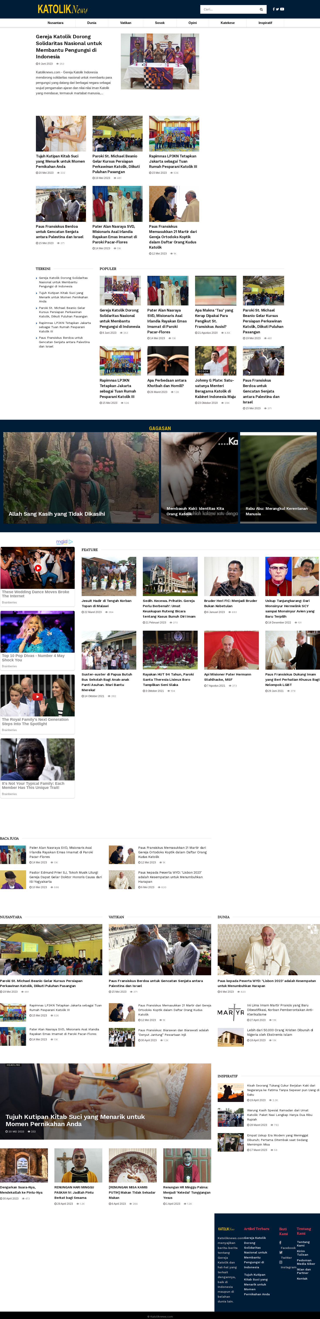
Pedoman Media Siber (306, 1261)
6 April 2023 (178, 522)
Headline (13, 1065)
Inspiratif (265, 23)
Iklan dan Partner (304, 1271)
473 (27, 1198)
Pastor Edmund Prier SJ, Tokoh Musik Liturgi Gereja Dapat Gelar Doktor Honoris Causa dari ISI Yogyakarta (65, 877)
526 (176, 172)
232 (62, 172)
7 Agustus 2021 (215, 685)
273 (234, 685)
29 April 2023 (65, 1203)
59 (275, 1150)
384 (110, 612)
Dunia (91, 23)
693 (234, 612)
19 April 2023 (257, 1100)
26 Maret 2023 (158, 392)
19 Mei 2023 (102, 178)
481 (118, 178)
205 (281, 522)
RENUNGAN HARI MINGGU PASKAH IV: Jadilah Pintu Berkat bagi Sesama (74, 1192)
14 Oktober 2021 (94, 696)
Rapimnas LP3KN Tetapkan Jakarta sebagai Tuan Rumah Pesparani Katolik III (173, 161)
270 (175, 622)
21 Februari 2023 (155, 622)
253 (61, 63)
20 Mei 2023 (46, 172)
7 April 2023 (20, 522)
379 (292, 690)
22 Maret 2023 (93, 612)
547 (37, 522)
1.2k (176, 392)
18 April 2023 (257, 1040)
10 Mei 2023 (39, 887)
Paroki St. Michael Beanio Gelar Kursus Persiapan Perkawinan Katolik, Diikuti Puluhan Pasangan (63, 312)
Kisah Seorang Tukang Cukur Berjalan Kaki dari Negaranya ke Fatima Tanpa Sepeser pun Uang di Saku (283, 1090)
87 (195, 522)
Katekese (228, 23)
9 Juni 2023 (45, 63)
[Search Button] (262, 9)
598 (56, 887)
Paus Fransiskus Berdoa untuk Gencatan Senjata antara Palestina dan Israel (59, 231)
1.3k (82, 1203)
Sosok (160, 23)
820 (163, 887)
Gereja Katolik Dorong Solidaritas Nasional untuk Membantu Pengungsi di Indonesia (63, 282)
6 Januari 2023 (215, 612)
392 (113, 696)
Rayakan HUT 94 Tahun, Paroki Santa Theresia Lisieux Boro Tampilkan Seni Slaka (168, 679)
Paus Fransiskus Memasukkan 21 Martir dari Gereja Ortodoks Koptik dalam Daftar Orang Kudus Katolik (173, 236)
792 (276, 1125)
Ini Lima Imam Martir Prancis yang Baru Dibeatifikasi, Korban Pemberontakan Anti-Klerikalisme (280, 1009)
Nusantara (55, 23)
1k (174, 253)
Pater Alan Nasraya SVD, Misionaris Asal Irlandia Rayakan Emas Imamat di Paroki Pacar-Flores (167, 321)
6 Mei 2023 (147, 887)
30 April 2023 (148, 1040)
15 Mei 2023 (159, 172)
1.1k (118, 248)
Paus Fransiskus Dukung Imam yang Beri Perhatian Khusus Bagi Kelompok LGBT (292, 679)
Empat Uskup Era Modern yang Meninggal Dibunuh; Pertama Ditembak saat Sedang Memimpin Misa (277, 1140)
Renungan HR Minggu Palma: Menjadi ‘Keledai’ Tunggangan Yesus (187, 1192)
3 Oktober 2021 (154, 690)
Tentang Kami (303, 1243)
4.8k (227, 332)
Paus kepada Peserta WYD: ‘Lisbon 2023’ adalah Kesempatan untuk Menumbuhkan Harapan (170, 877)
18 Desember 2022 (279, 622)
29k (227, 402)
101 (299, 622)
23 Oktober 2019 (207, 402)
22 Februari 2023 (260, 522)
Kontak (302, 1278)
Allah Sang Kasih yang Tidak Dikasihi (57, 513)
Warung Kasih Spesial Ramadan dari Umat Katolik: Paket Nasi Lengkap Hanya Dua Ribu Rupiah (279, 1114)
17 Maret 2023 (258, 1150)
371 (62, 243)
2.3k (275, 1100)
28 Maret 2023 (258, 1125)
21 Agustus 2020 (207, 332)
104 (172, 690)
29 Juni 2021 (276, 690)
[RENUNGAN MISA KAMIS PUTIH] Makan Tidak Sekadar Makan (132, 1192)
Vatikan (125, 23)
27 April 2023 (257, 1020)
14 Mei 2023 (102, 248)
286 (135, 1203)
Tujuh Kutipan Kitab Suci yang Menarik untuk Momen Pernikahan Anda (60, 161)
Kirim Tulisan (302, 1252)
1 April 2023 (172, 1203)
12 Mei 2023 (159, 253)
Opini (193, 23)
